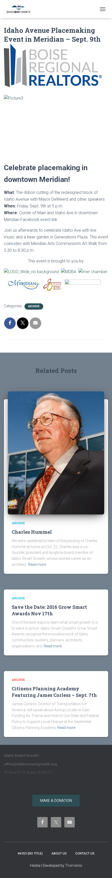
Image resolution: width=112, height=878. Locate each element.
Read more (37, 564)
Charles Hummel (32, 532)
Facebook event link (38, 219)
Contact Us (85, 853)
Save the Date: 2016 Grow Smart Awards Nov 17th (49, 610)
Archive (34, 306)
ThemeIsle (73, 865)
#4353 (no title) (30, 853)
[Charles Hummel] (56, 453)
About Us (59, 853)
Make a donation (56, 801)
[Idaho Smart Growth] (20, 9)
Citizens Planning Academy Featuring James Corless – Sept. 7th (54, 691)
